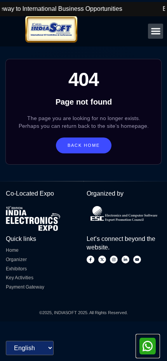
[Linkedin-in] (125, 259)
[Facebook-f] (90, 259)
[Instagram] (114, 259)
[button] (155, 31)
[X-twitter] (102, 259)
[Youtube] (137, 259)
